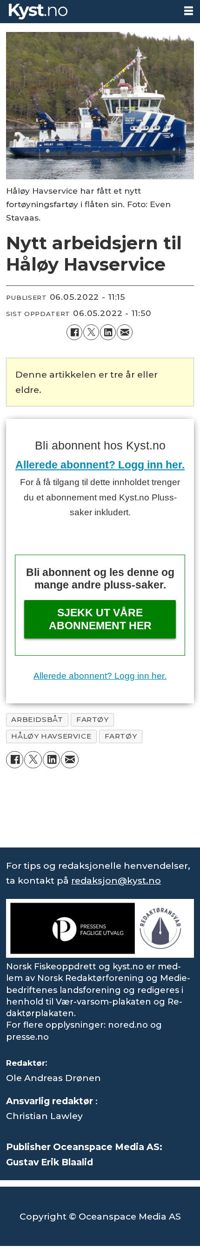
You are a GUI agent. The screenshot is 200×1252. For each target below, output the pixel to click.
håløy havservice (51, 736)
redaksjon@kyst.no (116, 880)
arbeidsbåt (37, 719)
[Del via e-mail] (125, 332)
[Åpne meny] (188, 10)
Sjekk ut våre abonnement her (100, 619)
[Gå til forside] (88, 11)
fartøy (92, 719)
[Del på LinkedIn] (108, 332)
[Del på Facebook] (74, 332)
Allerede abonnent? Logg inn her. (100, 465)
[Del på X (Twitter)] (91, 332)
